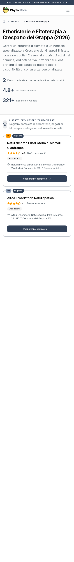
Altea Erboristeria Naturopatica (30, 198)
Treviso (15, 21)
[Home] (4, 21)
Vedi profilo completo (35, 178)
